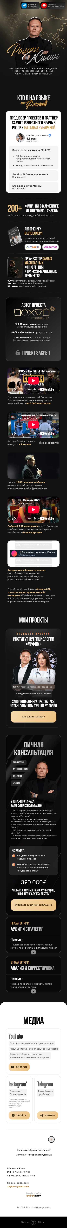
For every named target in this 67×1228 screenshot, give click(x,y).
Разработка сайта (33, 1193)
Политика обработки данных (33, 1149)
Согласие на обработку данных (34, 1154)
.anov (33, 1195)
